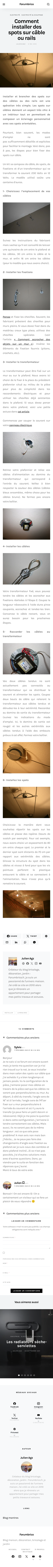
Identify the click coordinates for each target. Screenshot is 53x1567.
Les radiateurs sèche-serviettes (27, 1343)
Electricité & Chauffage (32, 15)
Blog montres (11, 1517)
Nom (5, 1263)
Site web (6, 1282)
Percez (6, 316)
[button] (18, 1375)
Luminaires (22, 1013)
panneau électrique (20, 425)
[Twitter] (26, 1557)
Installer (9, 1013)
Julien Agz (20, 44)
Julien (17, 1183)
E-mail (6, 1273)
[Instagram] (20, 1557)
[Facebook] (13, 1557)
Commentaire (9, 1237)
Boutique (28, 1552)
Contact (25, 1549)
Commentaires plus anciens (23, 1037)
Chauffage (15, 1336)
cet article (23, 411)
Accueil (13, 1549)
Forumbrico (27, 4)
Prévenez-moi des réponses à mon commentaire (24, 1259)
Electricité (15, 15)
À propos (39, 1549)
